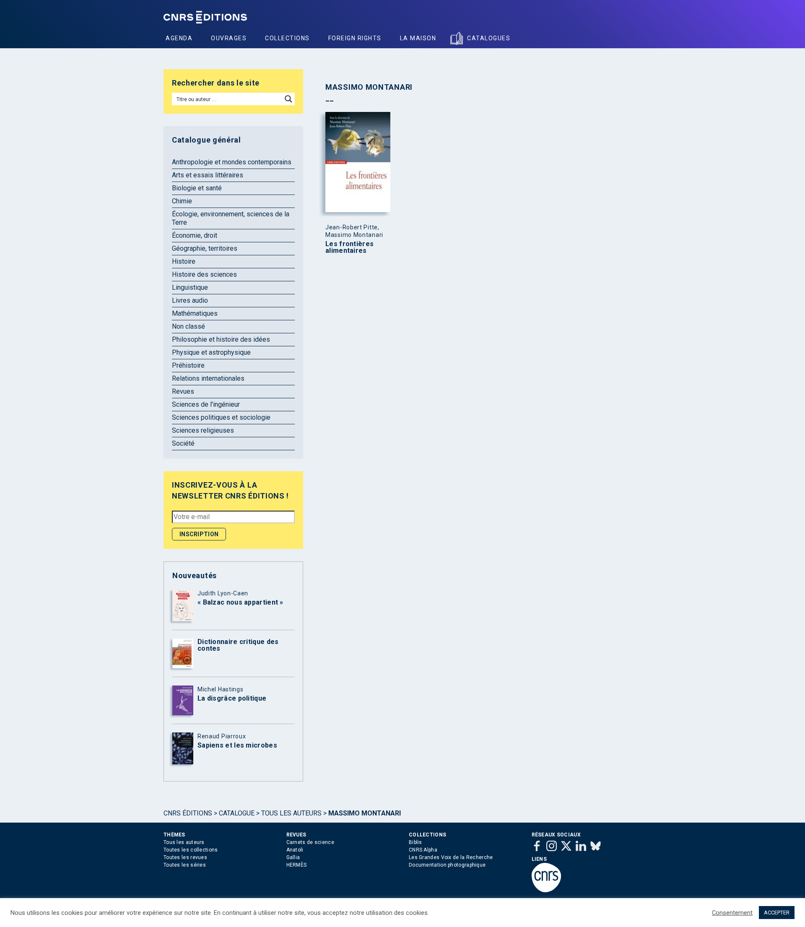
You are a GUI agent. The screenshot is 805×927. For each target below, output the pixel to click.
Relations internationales (208, 378)
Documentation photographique (447, 865)
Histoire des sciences (204, 274)
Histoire (183, 261)
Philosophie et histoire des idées (221, 339)
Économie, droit (194, 235)
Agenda (179, 38)
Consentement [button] (732, 913)
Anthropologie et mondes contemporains (231, 162)
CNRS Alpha (423, 850)
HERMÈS (296, 865)
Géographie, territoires (204, 248)
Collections (287, 38)
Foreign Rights (355, 38)
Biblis (415, 842)
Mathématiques (195, 313)
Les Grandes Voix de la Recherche (451, 857)
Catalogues (488, 38)
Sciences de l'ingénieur (206, 404)
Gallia (293, 857)
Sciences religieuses (203, 430)
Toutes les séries (185, 865)
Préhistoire (188, 365)
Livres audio (190, 300)
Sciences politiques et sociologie (221, 417)
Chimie (182, 201)
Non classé (188, 326)
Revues (183, 391)
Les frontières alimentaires (349, 247)
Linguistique (190, 287)
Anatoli (295, 850)
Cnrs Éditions (188, 813)
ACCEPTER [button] (776, 912)
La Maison (418, 38)
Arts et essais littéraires (207, 175)
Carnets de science (310, 842)
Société (183, 443)
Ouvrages (229, 38)
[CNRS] (546, 890)
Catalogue (236, 813)
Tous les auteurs (291, 813)
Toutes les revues (185, 857)
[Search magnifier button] (288, 99)
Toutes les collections (191, 850)
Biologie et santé (197, 188)
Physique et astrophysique (211, 352)
